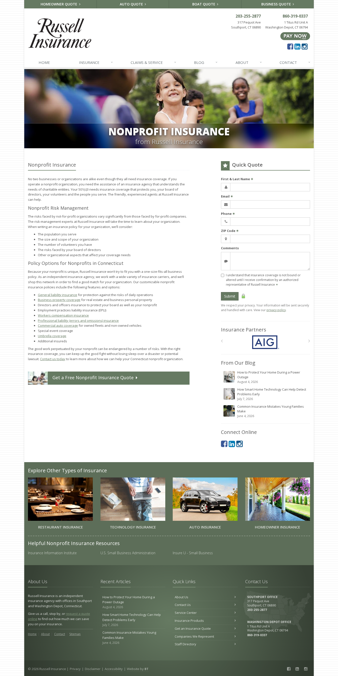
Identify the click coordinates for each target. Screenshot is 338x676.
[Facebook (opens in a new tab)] (290, 46)
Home (44, 62)
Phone (228, 213)
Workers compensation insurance (63, 315)
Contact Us (183, 604)
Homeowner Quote (59, 4)
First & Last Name (237, 179)
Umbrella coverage (52, 336)
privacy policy (276, 310)
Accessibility (114, 669)
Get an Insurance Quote (193, 628)
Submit (229, 296)
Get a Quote (93, 377)
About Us (181, 597)
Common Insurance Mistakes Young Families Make (270, 411)
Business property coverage (59, 300)
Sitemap (75, 634)
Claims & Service (153, 62)
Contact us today (52, 359)
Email (227, 196)
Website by (137, 669)
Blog (205, 62)
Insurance (96, 62)
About (249, 62)
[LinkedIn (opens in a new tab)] (297, 46)
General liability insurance (57, 295)
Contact (295, 62)
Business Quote (276, 4)
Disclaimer (92, 669)
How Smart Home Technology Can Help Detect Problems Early (271, 394)
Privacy (75, 669)
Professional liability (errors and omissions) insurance (78, 320)
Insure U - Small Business (193, 553)
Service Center (186, 612)
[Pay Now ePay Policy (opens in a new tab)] (295, 36)
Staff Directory (185, 644)
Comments (230, 248)
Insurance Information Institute (52, 553)
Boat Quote (204, 4)
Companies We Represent (194, 636)
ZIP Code (230, 230)
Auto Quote (132, 4)
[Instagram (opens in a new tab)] (305, 46)
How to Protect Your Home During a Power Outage (268, 377)
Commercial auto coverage (58, 325)
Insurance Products (189, 620)
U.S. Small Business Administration (127, 553)
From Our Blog (238, 362)
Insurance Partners (243, 329)
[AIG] (265, 342)
